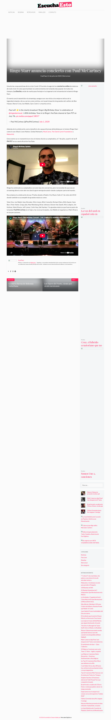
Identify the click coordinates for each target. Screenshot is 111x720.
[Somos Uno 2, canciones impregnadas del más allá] (92, 468)
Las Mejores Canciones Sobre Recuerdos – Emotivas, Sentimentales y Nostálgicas (90, 656)
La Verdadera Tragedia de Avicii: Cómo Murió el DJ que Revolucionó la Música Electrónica (91, 599)
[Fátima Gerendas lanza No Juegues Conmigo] (83, 512)
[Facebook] (10, 271)
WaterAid (10, 134)
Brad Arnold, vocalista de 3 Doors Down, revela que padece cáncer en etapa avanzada (95, 507)
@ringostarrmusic (16, 113)
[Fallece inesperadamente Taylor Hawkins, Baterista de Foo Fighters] (91, 536)
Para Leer (42, 12)
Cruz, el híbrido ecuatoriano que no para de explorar (91, 345)
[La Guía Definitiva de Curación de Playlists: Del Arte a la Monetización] (91, 521)
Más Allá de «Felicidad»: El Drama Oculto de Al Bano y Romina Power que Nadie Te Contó (91, 606)
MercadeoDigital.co (66, 717)
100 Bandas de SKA (87, 588)
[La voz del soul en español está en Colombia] (92, 205)
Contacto (52, 12)
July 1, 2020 (44, 121)
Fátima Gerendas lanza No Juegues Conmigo (94, 511)
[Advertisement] (55, 26)
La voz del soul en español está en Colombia (90, 214)
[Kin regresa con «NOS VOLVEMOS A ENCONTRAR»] (91, 543)
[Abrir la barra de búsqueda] (101, 12)
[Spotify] (15, 271)
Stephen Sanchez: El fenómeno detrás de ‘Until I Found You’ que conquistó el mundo (91, 680)
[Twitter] (8, 271)
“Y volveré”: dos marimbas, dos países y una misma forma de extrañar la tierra (90, 578)
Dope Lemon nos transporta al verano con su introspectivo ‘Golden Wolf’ (92, 694)
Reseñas (21, 12)
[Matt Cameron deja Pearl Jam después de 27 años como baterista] (83, 500)
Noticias (11, 12)
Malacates (33, 262)
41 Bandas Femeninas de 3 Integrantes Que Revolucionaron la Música (91, 592)
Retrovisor (31, 12)
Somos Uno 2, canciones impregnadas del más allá (90, 478)
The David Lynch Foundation (62, 132)
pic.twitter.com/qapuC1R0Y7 (27, 116)
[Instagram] (13, 271)
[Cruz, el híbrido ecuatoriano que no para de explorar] (92, 336)
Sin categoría (85, 565)
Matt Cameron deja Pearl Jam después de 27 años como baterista (95, 500)
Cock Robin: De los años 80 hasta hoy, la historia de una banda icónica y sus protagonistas (92, 668)
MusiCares (47, 132)
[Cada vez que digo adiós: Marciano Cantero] (91, 527)
